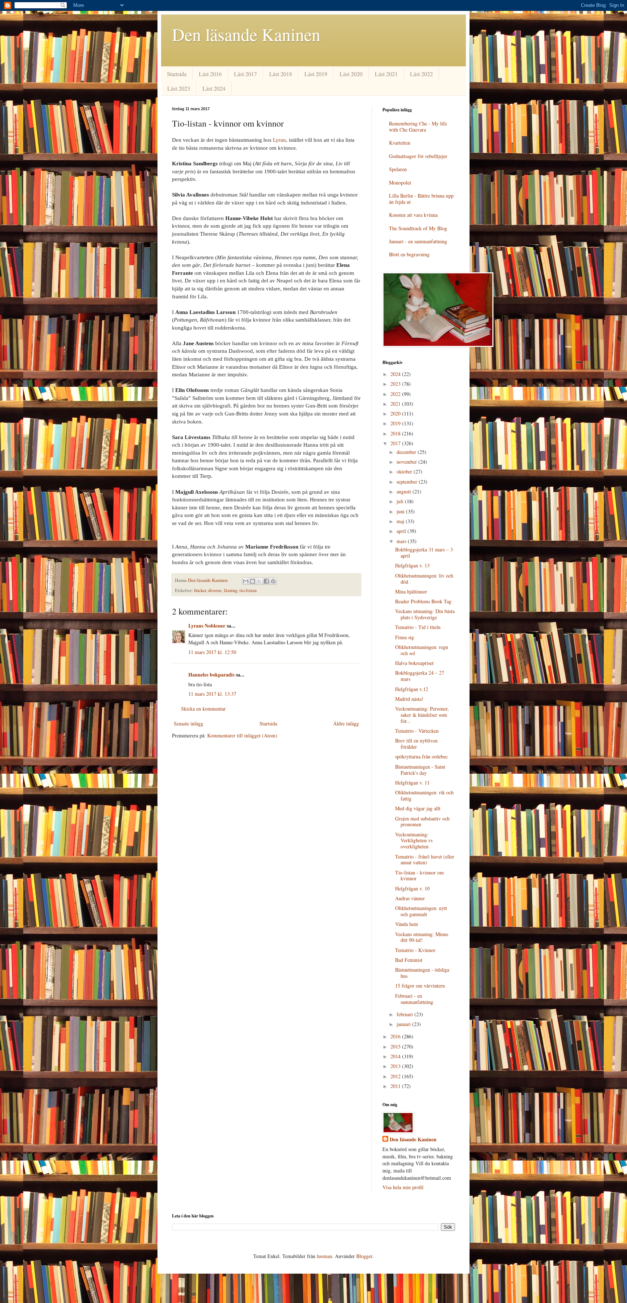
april (402, 531)
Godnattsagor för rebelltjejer (418, 156)
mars (402, 541)
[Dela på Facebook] (266, 581)
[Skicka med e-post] (245, 581)
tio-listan (248, 590)
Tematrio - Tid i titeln (417, 627)
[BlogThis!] (252, 581)
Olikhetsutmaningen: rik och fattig (424, 795)
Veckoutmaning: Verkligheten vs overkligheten (414, 840)
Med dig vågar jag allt (417, 808)
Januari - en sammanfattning (418, 241)
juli (401, 501)
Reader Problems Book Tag (423, 601)
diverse (215, 590)
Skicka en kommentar (203, 708)
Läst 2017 (245, 74)
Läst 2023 (178, 88)
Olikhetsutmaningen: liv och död (424, 578)
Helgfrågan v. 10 (412, 888)
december (407, 451)
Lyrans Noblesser (206, 625)
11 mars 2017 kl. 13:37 (212, 693)
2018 (396, 433)
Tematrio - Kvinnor (415, 950)
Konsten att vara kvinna (413, 214)
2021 (396, 403)
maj (401, 521)
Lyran (279, 140)
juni (401, 511)
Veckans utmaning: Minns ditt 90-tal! (421, 937)
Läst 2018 (280, 74)
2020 (396, 413)
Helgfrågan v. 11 (412, 782)
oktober (405, 471)
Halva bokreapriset (414, 662)
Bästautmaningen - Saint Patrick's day (420, 769)
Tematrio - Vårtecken (417, 730)
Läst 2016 (210, 74)
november (407, 461)
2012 (396, 1076)
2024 (396, 374)
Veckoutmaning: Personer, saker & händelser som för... (422, 714)
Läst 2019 (315, 74)
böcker (200, 590)
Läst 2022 (421, 74)
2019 (396, 423)
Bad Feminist (408, 959)
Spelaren (398, 169)
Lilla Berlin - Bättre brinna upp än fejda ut (421, 198)
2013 (396, 1066)
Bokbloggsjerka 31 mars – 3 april (424, 552)
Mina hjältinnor (411, 591)
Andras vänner (410, 898)
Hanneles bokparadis (211, 674)
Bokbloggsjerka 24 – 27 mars (419, 675)
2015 (396, 1046)
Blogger (364, 1256)
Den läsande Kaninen (246, 34)
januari (404, 1024)
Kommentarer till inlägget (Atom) (242, 735)
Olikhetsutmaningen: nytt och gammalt (421, 911)
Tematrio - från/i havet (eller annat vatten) (424, 859)
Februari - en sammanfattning (414, 998)
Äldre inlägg (346, 723)
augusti (405, 491)
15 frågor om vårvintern (420, 985)
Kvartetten (399, 142)
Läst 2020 (351, 74)
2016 (396, 1036)
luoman (324, 1256)
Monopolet (400, 182)
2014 (396, 1056)
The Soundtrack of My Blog (418, 228)
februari (405, 1014)
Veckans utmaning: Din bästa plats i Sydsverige (425, 614)
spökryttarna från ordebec (421, 756)
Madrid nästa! (409, 698)
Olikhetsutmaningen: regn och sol (421, 650)
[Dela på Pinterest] (273, 581)
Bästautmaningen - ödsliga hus (422, 972)
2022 (396, 393)
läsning (230, 590)
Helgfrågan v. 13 (412, 565)
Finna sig (404, 637)
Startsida (177, 74)
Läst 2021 (386, 74)
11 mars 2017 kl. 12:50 (212, 652)
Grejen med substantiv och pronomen (422, 821)
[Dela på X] (259, 581)
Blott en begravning (409, 254)
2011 (396, 1086)
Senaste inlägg (188, 723)
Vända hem (406, 924)
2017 (396, 443)
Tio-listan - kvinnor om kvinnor (419, 875)
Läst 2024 (213, 88)
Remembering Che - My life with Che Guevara (418, 126)
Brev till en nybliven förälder (416, 743)
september (408, 481)
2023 (396, 383)
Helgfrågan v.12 (411, 689)
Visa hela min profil (402, 1187)
